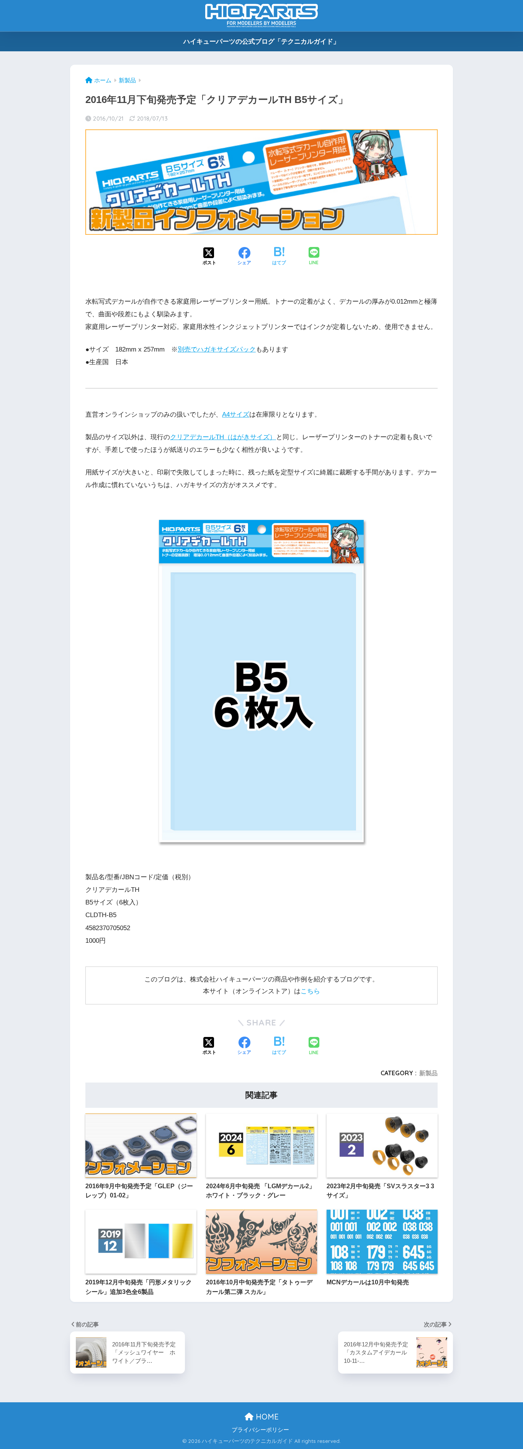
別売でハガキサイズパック (217, 349)
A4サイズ (235, 414)
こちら (310, 991)
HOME (266, 1416)
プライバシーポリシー (260, 1430)
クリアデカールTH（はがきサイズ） (223, 437)
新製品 (428, 1073)
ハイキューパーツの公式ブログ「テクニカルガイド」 (261, 41)
